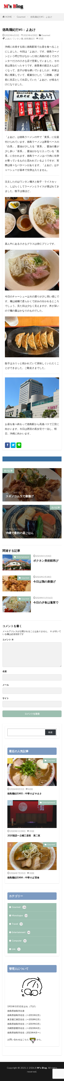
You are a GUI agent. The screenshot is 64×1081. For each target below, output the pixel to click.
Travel (17, 924)
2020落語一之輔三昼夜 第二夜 (23, 835)
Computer (19, 940)
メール (5, 685)
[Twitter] (13, 445)
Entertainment (23, 557)
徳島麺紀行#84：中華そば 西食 (23, 877)
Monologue (20, 915)
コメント (8, 640)
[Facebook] (7, 445)
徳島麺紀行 (29, 38)
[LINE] (18, 445)
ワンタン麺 (17, 38)
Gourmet (21, 16)
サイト (5, 698)
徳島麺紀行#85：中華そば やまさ (24, 793)
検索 (50, 732)
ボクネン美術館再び (45, 560)
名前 (4, 671)
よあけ (8, 38)
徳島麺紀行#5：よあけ (41, 16)
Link (15, 949)
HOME (8, 16)
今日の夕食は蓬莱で (45, 602)
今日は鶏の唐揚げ (44, 581)
